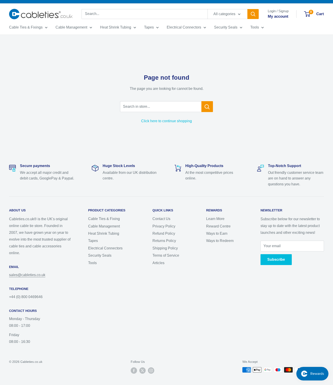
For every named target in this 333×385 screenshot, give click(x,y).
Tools (254, 27)
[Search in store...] (207, 106)
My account (278, 16)
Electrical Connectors (184, 27)
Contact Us (161, 219)
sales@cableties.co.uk (27, 275)
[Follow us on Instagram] (151, 370)
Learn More (215, 219)
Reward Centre (218, 226)
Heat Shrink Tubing (115, 27)
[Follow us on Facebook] (134, 370)
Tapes (149, 27)
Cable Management (71, 27)
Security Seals (225, 27)
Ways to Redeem (220, 241)
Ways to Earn (216, 233)
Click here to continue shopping (166, 121)
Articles (158, 263)
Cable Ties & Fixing (104, 219)
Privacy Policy (163, 226)
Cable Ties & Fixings (26, 27)
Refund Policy (163, 233)
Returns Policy (164, 241)
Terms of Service (165, 255)
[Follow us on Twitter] (142, 370)
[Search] (253, 14)
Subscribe (276, 259)
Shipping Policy (165, 248)
